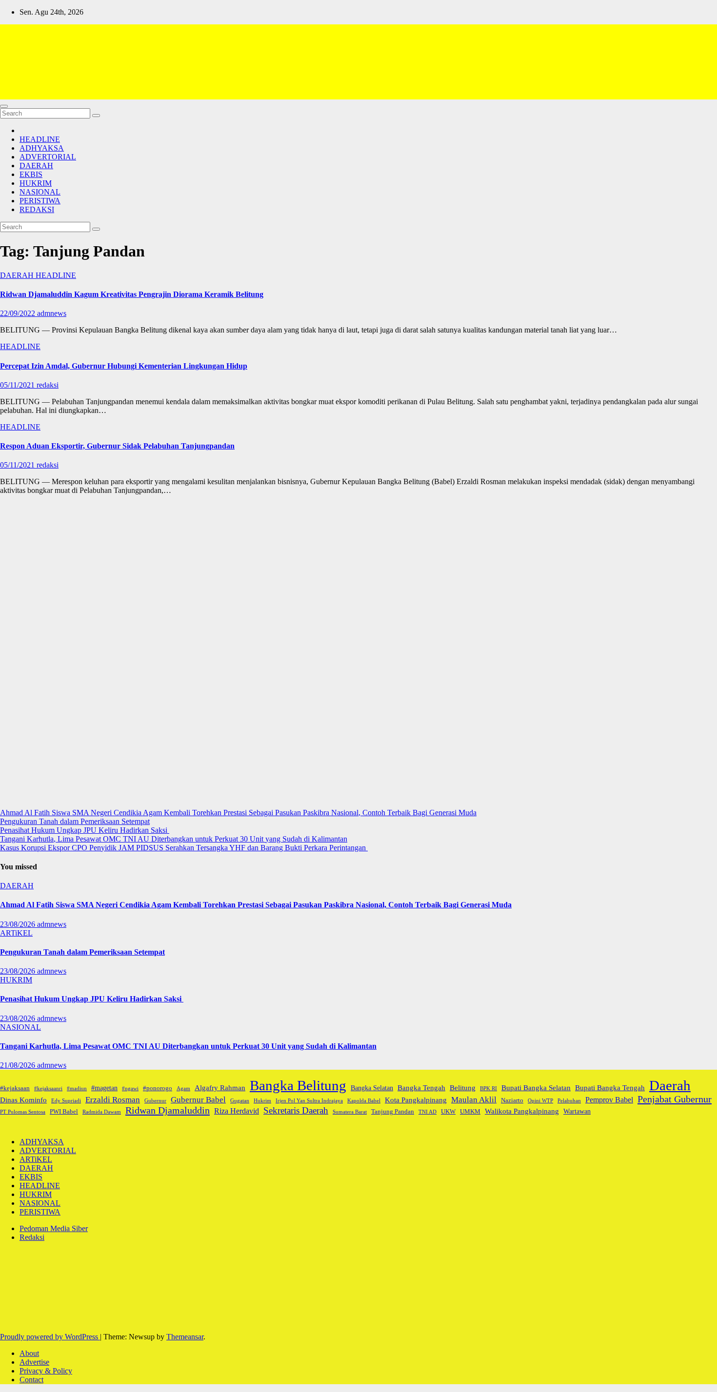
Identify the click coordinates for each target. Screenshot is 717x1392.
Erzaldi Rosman (112, 1099)
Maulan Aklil (474, 1099)
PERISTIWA (40, 200)
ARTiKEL (16, 933)
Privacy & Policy (46, 1371)
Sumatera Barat (350, 1112)
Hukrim (262, 1100)
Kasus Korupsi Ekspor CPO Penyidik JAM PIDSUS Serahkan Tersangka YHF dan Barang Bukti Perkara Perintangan (184, 847)
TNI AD (427, 1112)
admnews (51, 313)
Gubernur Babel (198, 1099)
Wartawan (577, 1111)
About (29, 1353)
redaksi (48, 385)
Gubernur (155, 1100)
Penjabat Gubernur (674, 1099)
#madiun (77, 1088)
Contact (31, 1379)
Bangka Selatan (372, 1088)
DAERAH (36, 165)
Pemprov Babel (609, 1099)
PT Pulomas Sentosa (22, 1112)
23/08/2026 (18, 924)
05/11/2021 (18, 385)
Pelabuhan (569, 1100)
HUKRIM (36, 183)
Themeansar (184, 1337)
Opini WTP (540, 1100)
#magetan (104, 1088)
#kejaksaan (15, 1088)
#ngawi (130, 1088)
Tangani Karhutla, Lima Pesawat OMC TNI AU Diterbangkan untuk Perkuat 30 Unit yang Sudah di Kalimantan (173, 839)
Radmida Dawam (101, 1112)
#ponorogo (157, 1088)
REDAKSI (37, 209)
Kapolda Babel (363, 1100)
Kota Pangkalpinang (416, 1100)
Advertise (34, 1362)
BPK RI (488, 1088)
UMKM (470, 1111)
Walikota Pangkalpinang (522, 1111)
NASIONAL (40, 192)
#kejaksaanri (48, 1088)
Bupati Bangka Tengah (610, 1087)
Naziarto (512, 1100)
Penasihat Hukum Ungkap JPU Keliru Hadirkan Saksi (84, 830)
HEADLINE (40, 139)
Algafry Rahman (220, 1087)
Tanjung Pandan (392, 1111)
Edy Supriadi (66, 1100)
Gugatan (239, 1100)
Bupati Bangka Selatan (536, 1087)
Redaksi (32, 1237)
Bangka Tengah (421, 1087)
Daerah (670, 1085)
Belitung (463, 1087)
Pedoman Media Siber (54, 1228)
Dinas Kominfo (23, 1100)
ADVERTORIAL (48, 157)
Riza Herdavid (236, 1111)
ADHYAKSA (42, 148)
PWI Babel (64, 1111)
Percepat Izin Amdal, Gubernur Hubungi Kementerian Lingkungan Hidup (123, 366)
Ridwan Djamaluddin (167, 1110)
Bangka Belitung (298, 1085)
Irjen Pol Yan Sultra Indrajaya (309, 1100)
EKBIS (31, 174)
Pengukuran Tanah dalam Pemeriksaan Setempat (75, 821)
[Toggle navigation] (4, 106)
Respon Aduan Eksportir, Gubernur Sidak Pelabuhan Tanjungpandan (117, 446)
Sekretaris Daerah (295, 1110)
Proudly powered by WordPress (50, 1337)
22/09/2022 (18, 313)
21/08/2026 (18, 1065)
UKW (448, 1111)
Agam (183, 1088)
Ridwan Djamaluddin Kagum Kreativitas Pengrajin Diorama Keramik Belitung (131, 294)
